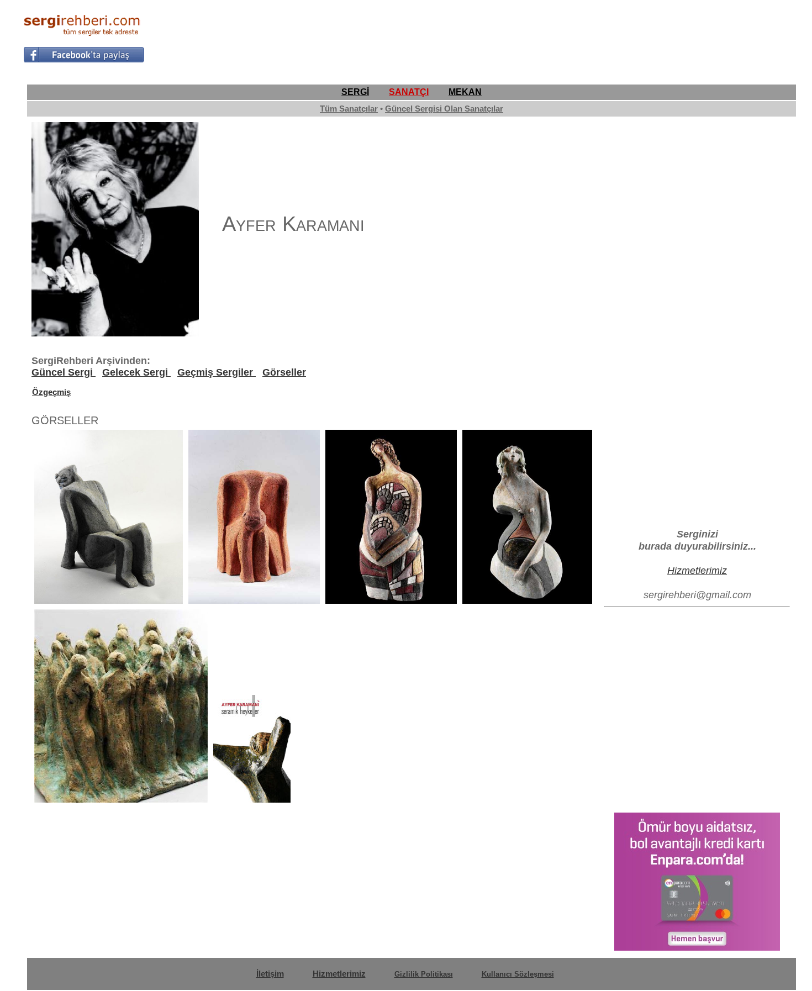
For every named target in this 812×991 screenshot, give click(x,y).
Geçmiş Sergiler (216, 372)
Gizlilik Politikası (423, 974)
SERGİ (355, 92)
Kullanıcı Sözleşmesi (518, 974)
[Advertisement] (588, 36)
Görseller (284, 372)
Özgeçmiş (51, 392)
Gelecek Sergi (136, 372)
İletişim (270, 973)
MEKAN (465, 92)
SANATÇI (409, 92)
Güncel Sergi (63, 372)
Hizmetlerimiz (697, 570)
